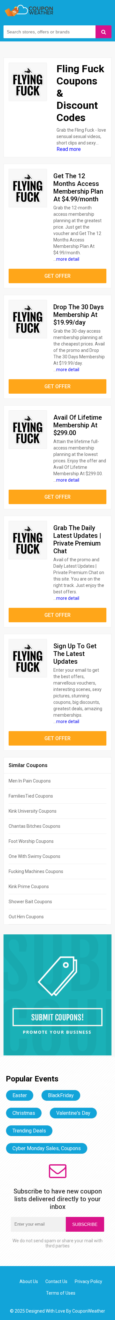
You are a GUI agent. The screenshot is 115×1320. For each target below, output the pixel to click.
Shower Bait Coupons (30, 901)
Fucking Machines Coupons (36, 871)
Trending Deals (29, 1131)
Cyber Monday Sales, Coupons (46, 1148)
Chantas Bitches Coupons (34, 826)
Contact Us (56, 1281)
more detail (67, 259)
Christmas (23, 1113)
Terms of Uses (60, 1293)
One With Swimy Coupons (34, 856)
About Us (28, 1281)
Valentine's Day (73, 1113)
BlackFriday (61, 1095)
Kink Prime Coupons (29, 886)
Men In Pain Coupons (30, 780)
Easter (19, 1095)
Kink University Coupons (33, 811)
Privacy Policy (88, 1281)
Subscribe (84, 1224)
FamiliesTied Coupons (31, 796)
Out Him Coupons (26, 916)
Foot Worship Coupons (31, 841)
